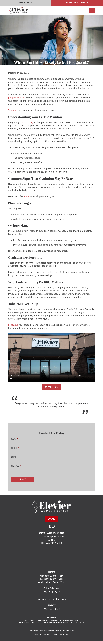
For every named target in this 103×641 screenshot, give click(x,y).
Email (13, 457)
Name (14, 439)
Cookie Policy (64, 634)
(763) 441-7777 (51, 592)
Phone (15, 448)
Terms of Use (52, 634)
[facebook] (50, 526)
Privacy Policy (39, 634)
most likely (28, 122)
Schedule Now (51, 387)
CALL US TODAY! (25, 3)
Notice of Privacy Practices (52, 599)
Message (16, 466)
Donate (51, 519)
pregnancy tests (16, 97)
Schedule (13, 110)
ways (27, 196)
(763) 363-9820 (51, 609)
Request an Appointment (77, 3)
